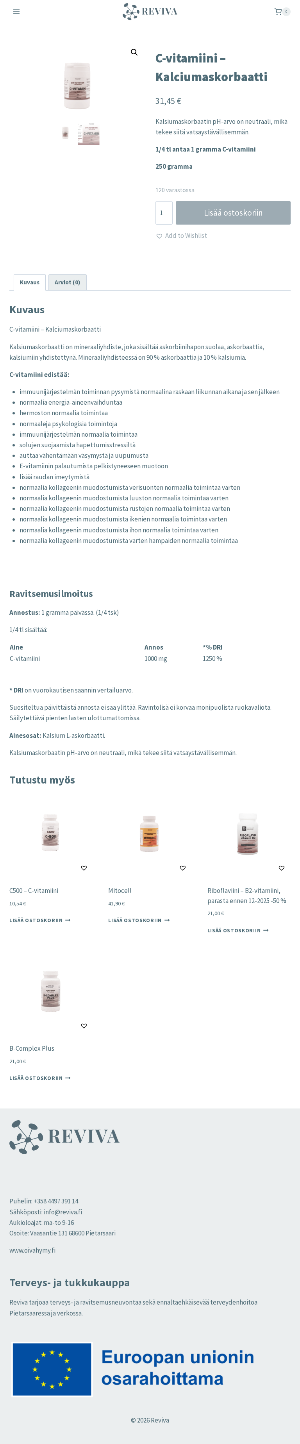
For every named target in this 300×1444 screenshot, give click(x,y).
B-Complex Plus (31, 1048)
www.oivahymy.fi (32, 1250)
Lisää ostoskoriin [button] (36, 920)
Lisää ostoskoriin (233, 212)
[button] (134, 52)
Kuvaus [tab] (29, 282)
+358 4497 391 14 (56, 1201)
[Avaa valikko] (16, 11)
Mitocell (120, 890)
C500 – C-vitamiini (33, 890)
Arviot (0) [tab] (67, 282)
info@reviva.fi (63, 1212)
